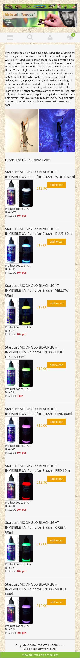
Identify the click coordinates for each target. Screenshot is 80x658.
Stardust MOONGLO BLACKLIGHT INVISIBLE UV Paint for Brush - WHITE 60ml (40, 174)
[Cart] (70, 37)
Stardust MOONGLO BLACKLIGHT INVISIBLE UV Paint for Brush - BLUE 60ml (39, 231)
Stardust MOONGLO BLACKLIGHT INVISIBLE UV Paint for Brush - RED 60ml (38, 468)
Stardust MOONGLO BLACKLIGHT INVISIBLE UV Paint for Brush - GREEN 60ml (35, 527)
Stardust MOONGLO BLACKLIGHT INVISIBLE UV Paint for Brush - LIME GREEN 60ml (34, 352)
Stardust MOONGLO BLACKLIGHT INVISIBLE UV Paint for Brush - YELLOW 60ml (37, 290)
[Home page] (40, 15)
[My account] (50, 37)
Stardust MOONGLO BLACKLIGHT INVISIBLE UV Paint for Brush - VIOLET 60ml (36, 589)
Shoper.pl (50, 648)
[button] (10, 37)
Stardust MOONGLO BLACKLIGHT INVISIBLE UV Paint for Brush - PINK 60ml (38, 411)
